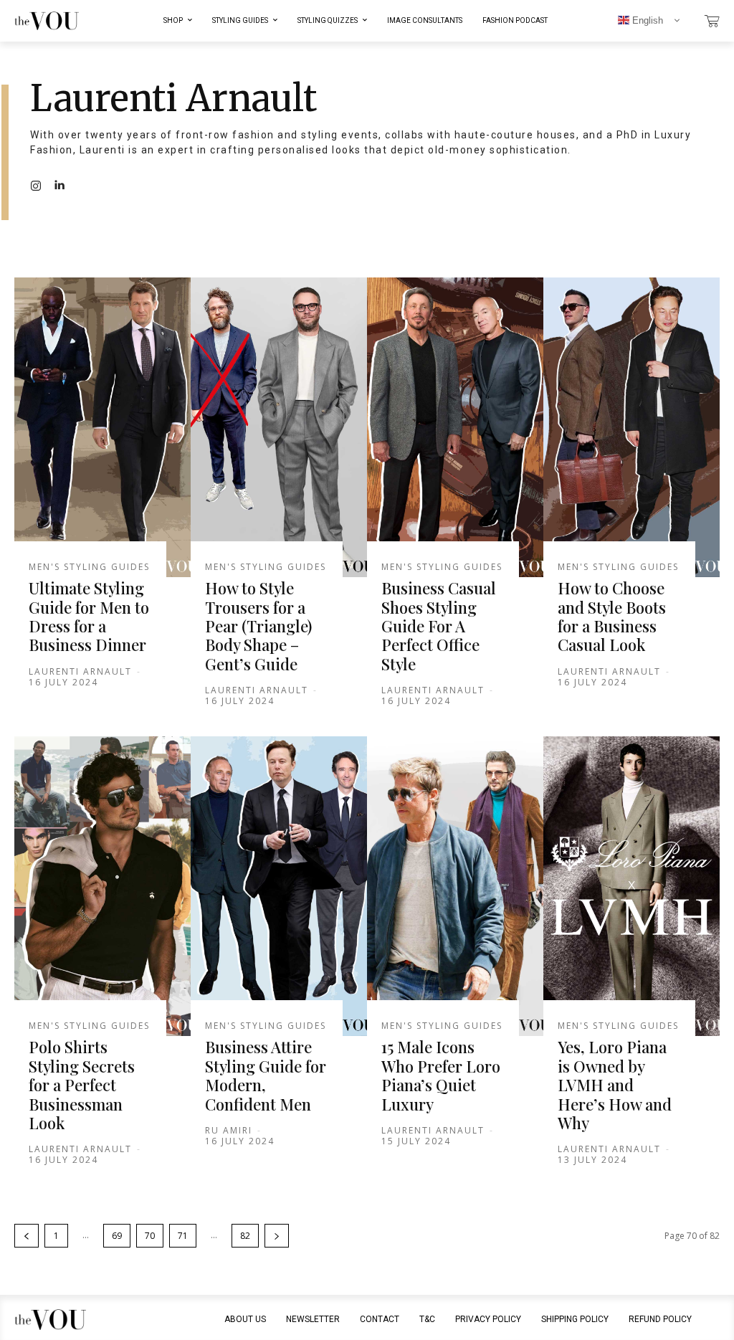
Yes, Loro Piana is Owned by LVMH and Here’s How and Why (615, 1085)
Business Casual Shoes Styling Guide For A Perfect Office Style (438, 626)
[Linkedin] (59, 185)
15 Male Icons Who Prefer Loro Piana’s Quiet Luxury (440, 1075)
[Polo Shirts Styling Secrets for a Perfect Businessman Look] (102, 886)
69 (117, 1236)
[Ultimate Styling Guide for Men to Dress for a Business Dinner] (102, 427)
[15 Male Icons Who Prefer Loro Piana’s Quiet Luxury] (455, 886)
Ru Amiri (228, 1130)
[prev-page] (26, 1236)
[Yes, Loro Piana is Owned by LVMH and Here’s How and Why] (631, 886)
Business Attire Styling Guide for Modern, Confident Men (265, 1075)
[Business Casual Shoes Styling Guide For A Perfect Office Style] (455, 427)
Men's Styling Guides (89, 567)
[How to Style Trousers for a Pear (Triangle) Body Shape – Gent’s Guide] (279, 427)
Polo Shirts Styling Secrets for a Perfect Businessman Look (82, 1085)
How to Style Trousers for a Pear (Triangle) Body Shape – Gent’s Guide (258, 626)
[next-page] (276, 1236)
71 (183, 1236)
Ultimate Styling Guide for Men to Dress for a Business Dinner (89, 616)
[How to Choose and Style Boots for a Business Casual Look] (631, 427)
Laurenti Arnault (80, 671)
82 (245, 1236)
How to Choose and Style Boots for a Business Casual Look (612, 616)
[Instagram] (36, 185)
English (646, 20)
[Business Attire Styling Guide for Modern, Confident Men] (279, 886)
